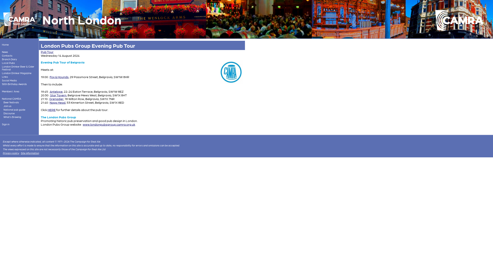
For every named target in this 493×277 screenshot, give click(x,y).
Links (5, 76)
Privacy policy (11, 153)
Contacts (7, 55)
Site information (30, 153)
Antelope (56, 91)
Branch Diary (9, 59)
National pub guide (14, 109)
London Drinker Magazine (16, 73)
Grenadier (56, 99)
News (5, 51)
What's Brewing (12, 116)
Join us (7, 105)
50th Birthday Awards (14, 84)
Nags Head (57, 102)
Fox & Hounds (59, 77)
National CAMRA (11, 98)
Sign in (5, 124)
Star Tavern (58, 95)
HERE (52, 110)
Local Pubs (8, 62)
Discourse (9, 113)
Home (5, 44)
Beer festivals (11, 102)
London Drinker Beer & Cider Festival (18, 68)
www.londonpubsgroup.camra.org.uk (109, 124)
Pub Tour (47, 52)
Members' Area (10, 91)
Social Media (9, 80)
